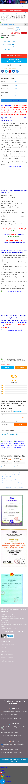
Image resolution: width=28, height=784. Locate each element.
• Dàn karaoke (5, 479)
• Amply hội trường (6, 487)
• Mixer (14, 487)
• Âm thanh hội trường (15, 472)
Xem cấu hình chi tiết (14, 100)
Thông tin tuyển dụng (7, 658)
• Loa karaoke (17, 477)
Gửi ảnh (24, 417)
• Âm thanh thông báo (7, 481)
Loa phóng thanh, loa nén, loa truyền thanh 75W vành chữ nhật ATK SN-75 (6, 457)
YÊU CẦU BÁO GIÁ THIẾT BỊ (14, 55)
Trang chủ (3, 13)
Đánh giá (3, 411)
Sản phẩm (10, 13)
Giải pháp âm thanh (18, 13)
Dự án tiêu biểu (5, 651)
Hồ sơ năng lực (5, 648)
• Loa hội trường (5, 475)
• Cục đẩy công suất (19, 483)
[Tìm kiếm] (22, 7)
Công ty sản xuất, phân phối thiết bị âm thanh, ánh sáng (14, 322)
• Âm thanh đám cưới (7, 483)
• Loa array (13, 479)
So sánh (3, 467)
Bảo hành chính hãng (8, 44)
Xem (26, 10)
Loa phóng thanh (6, 105)
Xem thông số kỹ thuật (17, 29)
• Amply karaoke (16, 485)
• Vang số (21, 487)
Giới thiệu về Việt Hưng (7, 645)
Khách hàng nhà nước (7, 654)
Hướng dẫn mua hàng (9, 41)
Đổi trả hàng (6, 49)
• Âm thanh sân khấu (17, 475)
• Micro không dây (6, 485)
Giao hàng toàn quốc (8, 47)
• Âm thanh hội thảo (6, 477)
